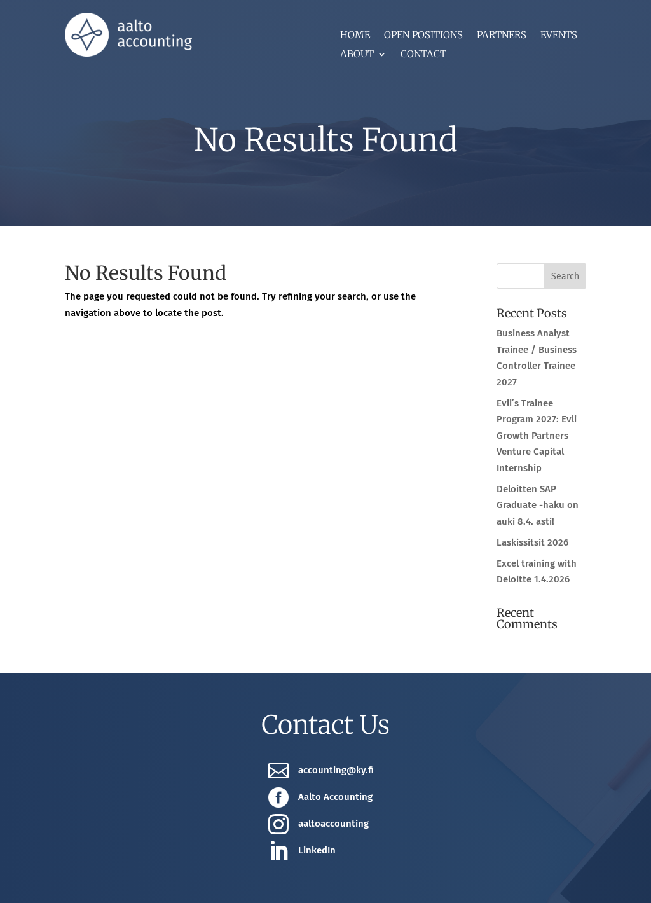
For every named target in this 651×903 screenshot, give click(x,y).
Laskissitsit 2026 (532, 542)
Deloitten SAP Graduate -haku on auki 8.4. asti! (538, 505)
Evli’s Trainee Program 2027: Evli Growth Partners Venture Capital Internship (537, 435)
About (357, 55)
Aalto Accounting (335, 797)
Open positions (423, 36)
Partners (501, 36)
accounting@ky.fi (336, 770)
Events (558, 36)
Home (355, 36)
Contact (423, 55)
